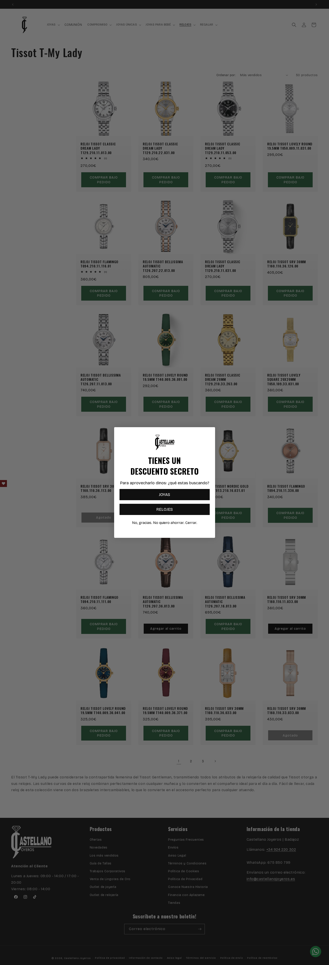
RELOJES (164, 509)
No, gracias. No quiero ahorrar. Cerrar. (164, 523)
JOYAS (164, 494)
